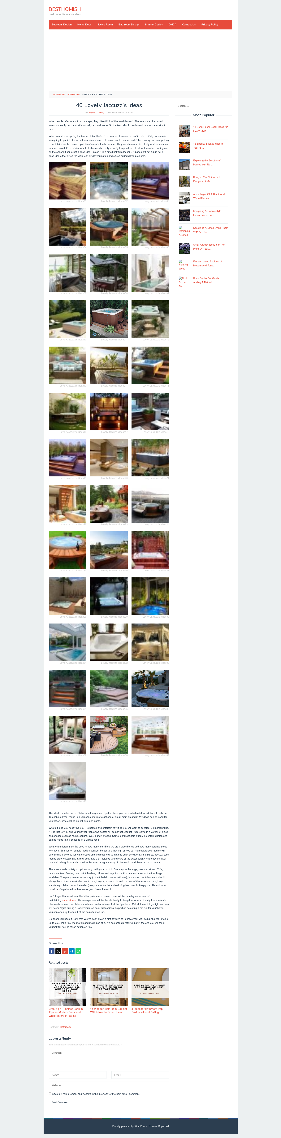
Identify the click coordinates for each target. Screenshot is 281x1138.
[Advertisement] (140, 60)
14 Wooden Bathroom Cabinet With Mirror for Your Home (108, 1010)
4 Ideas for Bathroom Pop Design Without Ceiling (147, 1010)
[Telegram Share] (72, 951)
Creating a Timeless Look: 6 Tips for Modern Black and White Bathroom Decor (66, 1012)
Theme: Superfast (159, 1126)
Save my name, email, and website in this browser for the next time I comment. (96, 1094)
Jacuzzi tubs (69, 900)
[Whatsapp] (78, 951)
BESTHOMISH (65, 9)
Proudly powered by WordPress (129, 1126)
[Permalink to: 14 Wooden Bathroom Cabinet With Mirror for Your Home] (109, 987)
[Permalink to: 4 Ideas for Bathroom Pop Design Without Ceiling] (150, 987)
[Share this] (51, 951)
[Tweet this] (58, 951)
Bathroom (65, 1027)
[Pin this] (65, 951)
